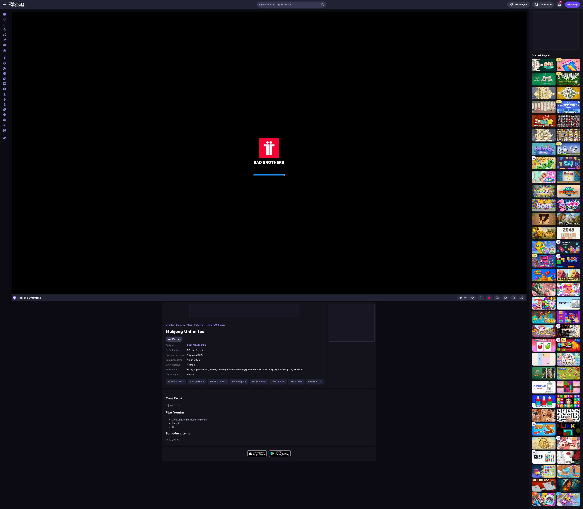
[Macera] (4, 89)
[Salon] (4, 99)
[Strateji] (4, 114)
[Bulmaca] (4, 68)
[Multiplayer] (4, 45)
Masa (189, 324)
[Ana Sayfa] (4, 14)
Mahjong (198, 324)
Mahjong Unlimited (215, 324)
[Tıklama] (4, 125)
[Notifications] (559, 5)
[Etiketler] (4, 138)
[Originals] (4, 40)
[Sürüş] (4, 120)
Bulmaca (180, 324)
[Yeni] (4, 24)
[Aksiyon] (4, 58)
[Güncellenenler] (4, 34)
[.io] (4, 73)
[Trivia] (4, 130)
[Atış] (4, 63)
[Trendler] (4, 29)
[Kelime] (4, 83)
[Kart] (4, 78)
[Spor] (4, 109)
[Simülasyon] (4, 104)
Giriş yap (572, 4)
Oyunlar (170, 324)
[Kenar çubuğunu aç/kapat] (5, 4)
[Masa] (4, 94)
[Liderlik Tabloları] (4, 50)
